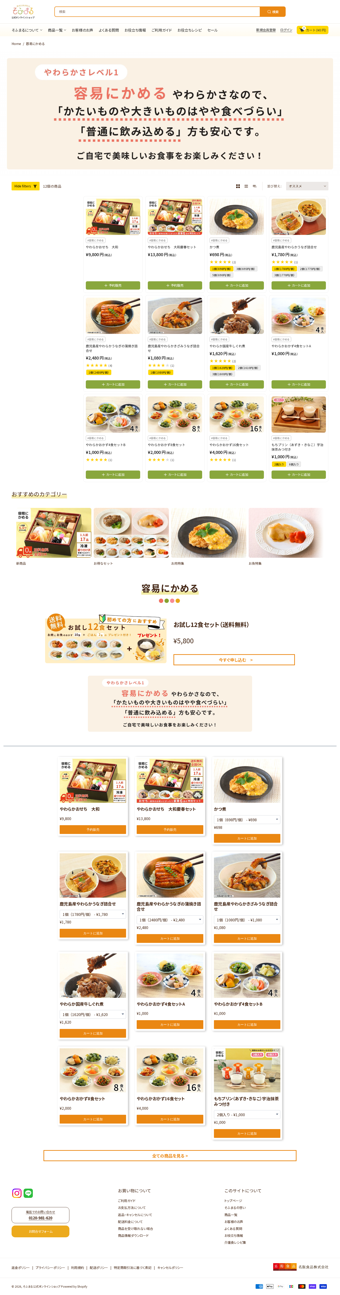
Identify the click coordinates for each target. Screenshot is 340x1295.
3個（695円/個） (245, 269)
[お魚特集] (286, 533)
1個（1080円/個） (161, 372)
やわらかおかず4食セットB (105, 445)
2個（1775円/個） (310, 269)
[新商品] (53, 533)
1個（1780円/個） (284, 269)
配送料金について (130, 1221)
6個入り (294, 464)
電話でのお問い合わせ (40, 1215)
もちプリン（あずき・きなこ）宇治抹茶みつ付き (297, 447)
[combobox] (170, 11)
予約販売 (93, 829)
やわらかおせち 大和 (102, 247)
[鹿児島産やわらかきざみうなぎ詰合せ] (175, 316)
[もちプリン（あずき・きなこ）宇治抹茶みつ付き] (299, 414)
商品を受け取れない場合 (135, 1228)
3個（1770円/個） (284, 275)
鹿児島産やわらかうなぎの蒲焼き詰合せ (112, 348)
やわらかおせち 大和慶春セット (172, 247)
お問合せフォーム (41, 1231)
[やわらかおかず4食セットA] (299, 316)
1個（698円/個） (221, 269)
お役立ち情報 (233, 1235)
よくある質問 (233, 1228)
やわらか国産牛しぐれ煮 (227, 346)
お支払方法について (132, 1207)
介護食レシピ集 (235, 1242)
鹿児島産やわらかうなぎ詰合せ (294, 247)
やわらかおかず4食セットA (291, 346)
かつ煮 (214, 247)
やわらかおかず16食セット (229, 445)
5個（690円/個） (221, 275)
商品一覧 (230, 1214)
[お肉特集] (208, 533)
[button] (22, 539)
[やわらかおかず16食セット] (237, 414)
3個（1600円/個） (222, 374)
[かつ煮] (237, 217)
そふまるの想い (235, 1207)
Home (16, 43)
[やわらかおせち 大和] (113, 217)
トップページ (233, 1200)
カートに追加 (247, 838)
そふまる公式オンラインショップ (41, 1286)
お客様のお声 (233, 1221)
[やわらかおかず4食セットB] (113, 414)
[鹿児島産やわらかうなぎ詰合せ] (299, 217)
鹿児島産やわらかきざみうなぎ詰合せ (174, 348)
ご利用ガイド (127, 1200)
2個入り (279, 464)
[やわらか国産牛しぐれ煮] (237, 316)
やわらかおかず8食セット (166, 445)
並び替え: (274, 186)
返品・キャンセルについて (135, 1214)
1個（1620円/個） (222, 368)
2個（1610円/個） (248, 368)
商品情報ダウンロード (133, 1235)
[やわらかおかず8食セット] (175, 414)
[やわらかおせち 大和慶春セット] (175, 217)
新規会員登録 (266, 29)
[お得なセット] (131, 533)
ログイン (286, 29)
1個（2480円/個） (99, 372)
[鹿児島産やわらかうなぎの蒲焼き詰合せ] (113, 316)
